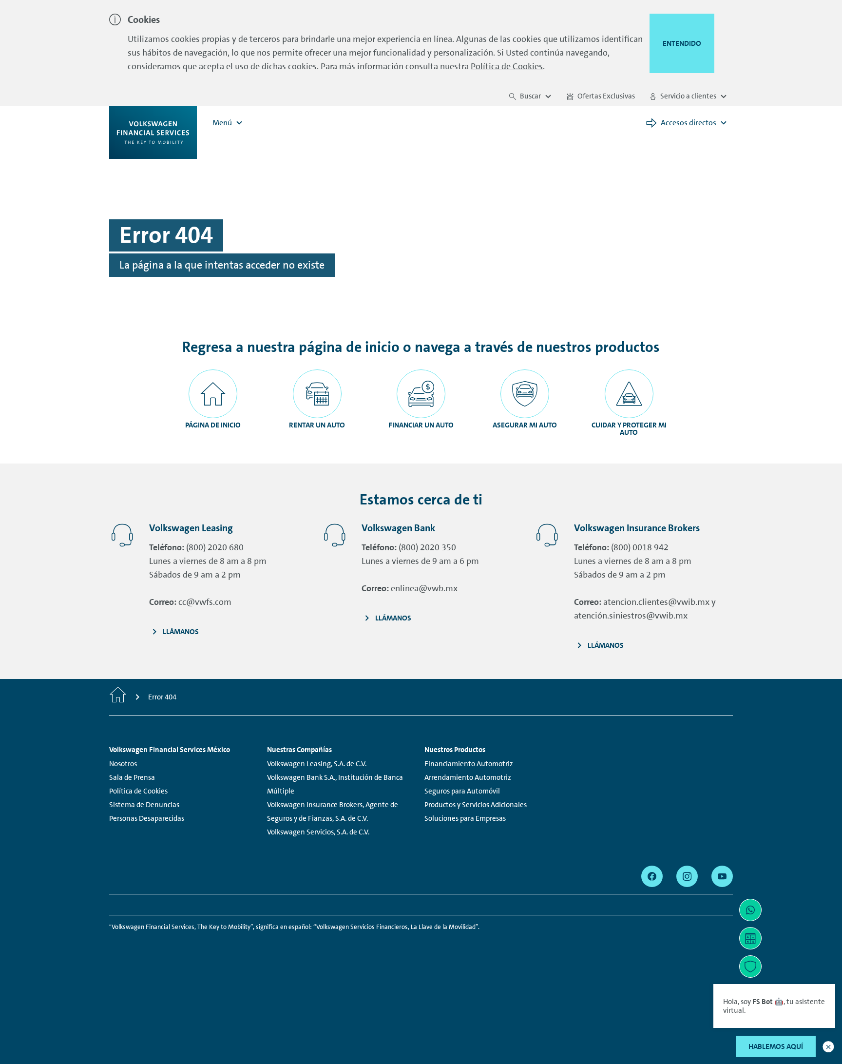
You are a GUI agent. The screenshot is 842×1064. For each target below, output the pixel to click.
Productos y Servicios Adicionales (475, 805)
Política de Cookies (507, 66)
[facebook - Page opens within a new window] (652, 876)
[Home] (118, 697)
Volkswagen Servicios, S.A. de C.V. (318, 832)
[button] (828, 1047)
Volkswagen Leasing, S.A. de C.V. (316, 764)
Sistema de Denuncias (144, 805)
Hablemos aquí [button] (775, 1046)
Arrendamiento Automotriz (467, 777)
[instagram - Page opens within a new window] (687, 876)
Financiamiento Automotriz (468, 764)
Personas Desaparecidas (146, 818)
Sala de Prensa (132, 777)
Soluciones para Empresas (465, 818)
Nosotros (123, 764)
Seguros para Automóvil (462, 791)
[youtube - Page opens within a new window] (722, 876)
